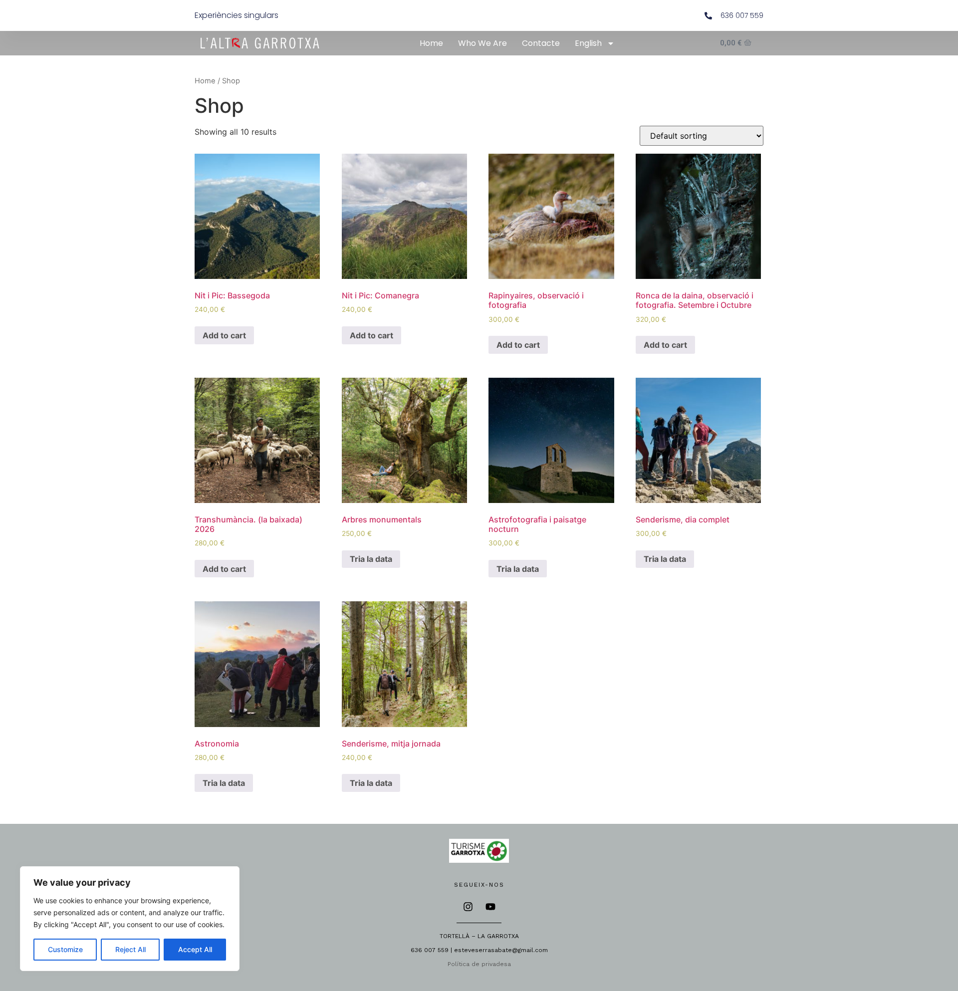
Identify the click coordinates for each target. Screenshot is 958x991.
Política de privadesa (479, 964)
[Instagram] (468, 907)
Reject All (130, 949)
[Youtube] (490, 907)
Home (431, 43)
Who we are (482, 43)
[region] (130, 918)
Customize (65, 949)
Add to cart (224, 335)
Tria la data (371, 559)
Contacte (541, 43)
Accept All (195, 949)
